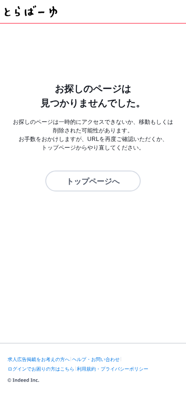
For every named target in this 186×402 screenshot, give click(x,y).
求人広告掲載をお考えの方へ (39, 359)
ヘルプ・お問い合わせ (96, 359)
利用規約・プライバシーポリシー (112, 369)
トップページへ (93, 181)
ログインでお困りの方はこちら (41, 369)
